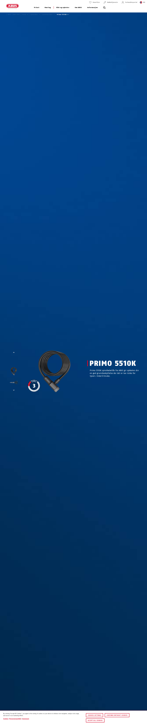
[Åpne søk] (104, 8)
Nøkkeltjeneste (112, 2)
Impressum (25, 719)
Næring (48, 7)
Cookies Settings (94, 715)
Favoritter (96, 2)
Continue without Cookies (117, 715)
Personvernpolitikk (15, 719)
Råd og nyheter (63, 7)
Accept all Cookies (95, 720)
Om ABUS (78, 7)
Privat (36, 7)
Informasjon (92, 7)
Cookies (5, 719)
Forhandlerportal (131, 2)
